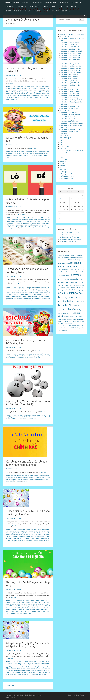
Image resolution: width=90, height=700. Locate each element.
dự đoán (68, 263)
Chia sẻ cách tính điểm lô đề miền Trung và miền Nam (19, 289)
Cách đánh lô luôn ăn (20, 223)
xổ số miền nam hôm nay (21, 298)
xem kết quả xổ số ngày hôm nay (32, 540)
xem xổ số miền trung (39, 294)
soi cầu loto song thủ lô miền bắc (70, 85)
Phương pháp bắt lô (30, 609)
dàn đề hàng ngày (22, 475)
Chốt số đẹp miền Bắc (69, 257)
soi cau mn (8, 672)
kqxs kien (30, 536)
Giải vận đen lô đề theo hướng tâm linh (20, 534)
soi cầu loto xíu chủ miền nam (69, 131)
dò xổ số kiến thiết (38, 533)
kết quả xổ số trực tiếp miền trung (20, 291)
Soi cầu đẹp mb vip (50, 2)
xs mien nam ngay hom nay (25, 300)
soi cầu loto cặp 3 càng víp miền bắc (71, 64)
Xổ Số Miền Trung (36, 674)
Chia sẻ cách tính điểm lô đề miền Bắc (39, 287)
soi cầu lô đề (37, 357)
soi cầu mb (46, 670)
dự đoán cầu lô (28, 151)
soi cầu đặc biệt (20, 357)
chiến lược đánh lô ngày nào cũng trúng (28, 606)
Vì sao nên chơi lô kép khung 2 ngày (38, 672)
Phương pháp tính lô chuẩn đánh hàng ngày (20, 613)
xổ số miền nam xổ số (11, 300)
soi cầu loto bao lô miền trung (69, 89)
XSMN (53, 6)
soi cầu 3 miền (28, 153)
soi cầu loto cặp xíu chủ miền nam (71, 114)
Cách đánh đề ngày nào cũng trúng (39, 600)
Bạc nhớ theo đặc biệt (23, 600)
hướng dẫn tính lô (19, 153)
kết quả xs (32, 291)
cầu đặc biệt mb (22, 354)
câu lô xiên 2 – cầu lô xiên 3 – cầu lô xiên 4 (17, 2)
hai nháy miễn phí (35, 92)
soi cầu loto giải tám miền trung (70, 95)
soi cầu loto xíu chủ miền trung (69, 108)
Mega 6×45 (64, 153)
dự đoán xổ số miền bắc (69, 269)
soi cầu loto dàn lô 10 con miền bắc (71, 53)
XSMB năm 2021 (66, 325)
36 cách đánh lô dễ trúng (41, 217)
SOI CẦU (27, 11)
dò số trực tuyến (20, 533)
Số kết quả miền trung (67, 176)
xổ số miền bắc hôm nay (24, 674)
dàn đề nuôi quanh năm (33, 475)
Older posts (10, 685)
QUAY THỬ (55, 11)
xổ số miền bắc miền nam (25, 296)
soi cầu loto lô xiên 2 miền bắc (69, 74)
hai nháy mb (27, 92)
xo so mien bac (12, 542)
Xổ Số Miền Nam (10, 298)
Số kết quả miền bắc (67, 174)
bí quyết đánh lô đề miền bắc (36, 219)
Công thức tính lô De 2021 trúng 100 (15, 607)
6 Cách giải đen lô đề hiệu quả (25, 529)
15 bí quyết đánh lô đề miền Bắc (26, 217)
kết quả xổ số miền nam (18, 665)
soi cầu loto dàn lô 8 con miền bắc (70, 59)
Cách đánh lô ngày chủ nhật (38, 602)
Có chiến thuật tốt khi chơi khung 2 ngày (36, 663)
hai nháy (13, 92)
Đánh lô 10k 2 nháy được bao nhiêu (33, 88)
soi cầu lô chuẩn (44, 479)
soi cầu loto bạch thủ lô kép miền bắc (71, 47)
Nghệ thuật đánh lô (24, 227)
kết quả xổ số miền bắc (15, 536)
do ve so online (29, 533)
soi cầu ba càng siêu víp (39, 153)
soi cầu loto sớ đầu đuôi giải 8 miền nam (72, 123)
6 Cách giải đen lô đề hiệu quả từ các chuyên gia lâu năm (23, 531)
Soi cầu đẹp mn (76, 2)
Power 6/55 (64, 159)
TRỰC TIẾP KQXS (35, 6)
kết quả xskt (24, 536)
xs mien (44, 674)
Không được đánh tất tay (15, 667)
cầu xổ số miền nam (23, 287)
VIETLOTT (8, 11)
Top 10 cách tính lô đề (14, 228)
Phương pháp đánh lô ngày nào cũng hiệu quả (17, 611)
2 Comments (18, 75)
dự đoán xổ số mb (39, 354)
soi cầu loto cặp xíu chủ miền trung (71, 91)
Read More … (12, 83)
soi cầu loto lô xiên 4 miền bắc (69, 78)
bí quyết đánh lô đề (23, 219)
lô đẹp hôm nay (20, 609)
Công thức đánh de (16, 225)
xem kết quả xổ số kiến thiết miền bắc (24, 294)
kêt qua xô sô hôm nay (40, 289)
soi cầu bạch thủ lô (17, 155)
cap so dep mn (21, 663)
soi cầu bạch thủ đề (45, 356)
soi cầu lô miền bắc (42, 155)
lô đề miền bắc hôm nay (28, 667)
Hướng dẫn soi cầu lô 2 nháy (18, 93)
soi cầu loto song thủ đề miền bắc (70, 81)
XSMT (60, 6)
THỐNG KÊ (17, 11)
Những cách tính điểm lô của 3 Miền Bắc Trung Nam (29, 292)
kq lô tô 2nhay (40, 93)
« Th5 (60, 219)
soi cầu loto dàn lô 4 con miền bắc (70, 55)
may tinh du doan (11, 538)
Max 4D (63, 157)
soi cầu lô (34, 155)
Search (81, 19)
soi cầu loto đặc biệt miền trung (70, 93)
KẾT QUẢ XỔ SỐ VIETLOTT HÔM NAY (72, 150)
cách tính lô (21, 151)
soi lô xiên (24, 481)
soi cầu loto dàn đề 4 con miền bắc (71, 66)
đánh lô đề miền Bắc (27, 225)
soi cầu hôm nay (27, 155)
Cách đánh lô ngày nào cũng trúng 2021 (31, 604)
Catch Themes (80, 695)
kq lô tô (35, 93)
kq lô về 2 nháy (12, 95)
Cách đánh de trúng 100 (22, 221)
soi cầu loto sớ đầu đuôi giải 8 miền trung (72, 100)
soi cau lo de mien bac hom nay (38, 538)
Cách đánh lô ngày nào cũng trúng (35, 223)
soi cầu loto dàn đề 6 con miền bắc (71, 68)
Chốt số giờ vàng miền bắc (65, 255)
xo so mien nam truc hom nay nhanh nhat (39, 298)
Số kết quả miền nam (67, 178)
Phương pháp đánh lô (41, 609)
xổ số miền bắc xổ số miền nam (40, 296)
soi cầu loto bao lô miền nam (69, 112)
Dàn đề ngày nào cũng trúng (32, 607)
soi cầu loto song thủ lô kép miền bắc (71, 83)
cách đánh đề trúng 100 (11, 602)
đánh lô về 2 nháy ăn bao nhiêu (22, 90)
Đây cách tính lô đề (13, 227)
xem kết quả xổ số (18, 540)
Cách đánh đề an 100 (34, 221)
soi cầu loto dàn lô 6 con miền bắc (70, 57)
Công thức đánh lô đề (44, 606)
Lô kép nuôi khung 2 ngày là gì (32, 668)
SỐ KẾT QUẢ (66, 11)
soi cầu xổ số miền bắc (75, 321)
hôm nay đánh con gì (71, 279)
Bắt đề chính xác (9, 6)
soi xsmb (79, 323)
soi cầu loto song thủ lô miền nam (70, 129)
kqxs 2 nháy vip (21, 95)
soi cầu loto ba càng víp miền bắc (70, 42)
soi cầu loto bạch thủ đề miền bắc (70, 45)
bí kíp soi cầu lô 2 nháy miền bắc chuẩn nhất (29, 86)
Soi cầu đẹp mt (64, 2)
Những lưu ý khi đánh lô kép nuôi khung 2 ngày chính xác (28, 670)
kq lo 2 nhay (29, 93)
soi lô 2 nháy (18, 481)
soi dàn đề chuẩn (10, 481)
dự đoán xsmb (45, 151)
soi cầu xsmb (67, 319)
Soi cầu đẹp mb (37, 2)
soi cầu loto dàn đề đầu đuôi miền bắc (71, 51)
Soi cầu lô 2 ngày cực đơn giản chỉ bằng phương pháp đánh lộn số (26, 97)
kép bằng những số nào (13, 417)
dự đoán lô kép (37, 151)
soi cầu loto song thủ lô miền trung (70, 106)
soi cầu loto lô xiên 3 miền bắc (69, 76)
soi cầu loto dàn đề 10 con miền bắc (71, 72)
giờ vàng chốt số (10, 153)
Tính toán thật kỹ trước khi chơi (20, 672)
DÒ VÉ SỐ (37, 11)
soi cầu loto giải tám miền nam (69, 119)
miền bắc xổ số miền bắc (23, 538)
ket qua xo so (65, 285)
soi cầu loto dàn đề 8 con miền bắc (71, 70)
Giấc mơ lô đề (22, 6)
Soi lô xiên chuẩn (73, 323)
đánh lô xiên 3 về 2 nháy (37, 90)
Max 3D (63, 155)
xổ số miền (15, 674)
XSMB (46, 6)
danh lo (42, 607)
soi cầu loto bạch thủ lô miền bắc (70, 49)
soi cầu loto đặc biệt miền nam (69, 117)
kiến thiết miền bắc (41, 291)
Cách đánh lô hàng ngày (24, 602)
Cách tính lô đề (13, 606)
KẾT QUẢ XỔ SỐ (71, 6)
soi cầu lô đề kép (31, 418)
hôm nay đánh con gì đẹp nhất (25, 477)
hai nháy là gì (19, 92)
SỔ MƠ (46, 11)
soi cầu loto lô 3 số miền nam (69, 121)
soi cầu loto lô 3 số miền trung (69, 98)
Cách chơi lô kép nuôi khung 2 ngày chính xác (30, 661)
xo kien (43, 540)
